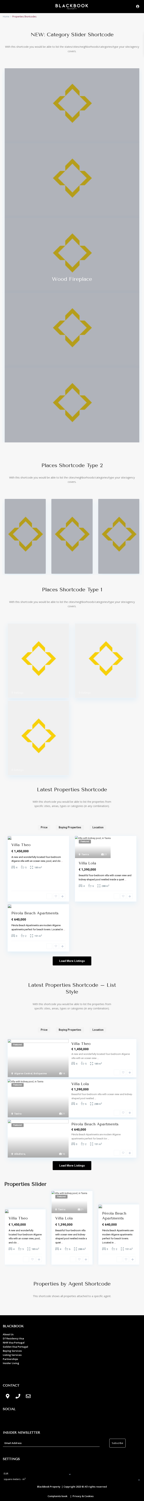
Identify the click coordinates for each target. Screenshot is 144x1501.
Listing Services (12, 1355)
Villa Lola (87, 863)
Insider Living (11, 1363)
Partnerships (10, 1359)
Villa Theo (21, 845)
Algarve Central (23, 1073)
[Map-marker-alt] (7, 1396)
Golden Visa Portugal (15, 1346)
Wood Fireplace (72, 279)
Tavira (85, 854)
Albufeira (19, 1154)
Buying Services (12, 1350)
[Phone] (17, 1396)
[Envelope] (28, 1396)
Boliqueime (40, 1073)
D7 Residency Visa (13, 1338)
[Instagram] (17, 1419)
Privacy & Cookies (83, 1496)
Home (6, 16)
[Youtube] (28, 1419)
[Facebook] (7, 1419)
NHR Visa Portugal (14, 1342)
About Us (8, 1334)
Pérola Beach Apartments (34, 913)
